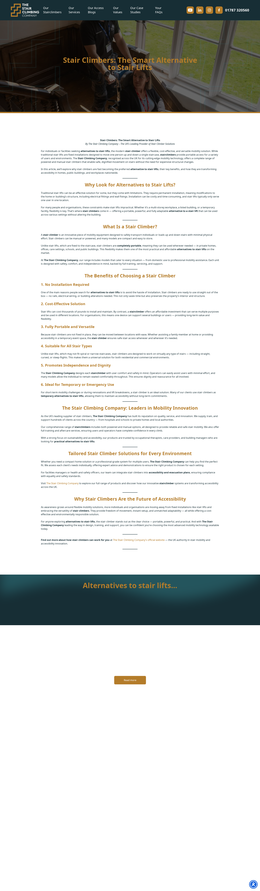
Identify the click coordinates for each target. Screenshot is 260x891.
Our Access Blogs (96, 10)
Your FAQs (158, 10)
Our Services (74, 10)
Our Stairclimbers (52, 10)
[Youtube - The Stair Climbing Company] (190, 10)
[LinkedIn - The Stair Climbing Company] (199, 10)
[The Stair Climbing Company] (25, 10)
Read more (130, 680)
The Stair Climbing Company (62, 483)
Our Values (117, 10)
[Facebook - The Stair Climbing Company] (219, 10)
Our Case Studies (136, 10)
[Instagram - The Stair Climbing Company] (209, 10)
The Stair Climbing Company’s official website (139, 540)
